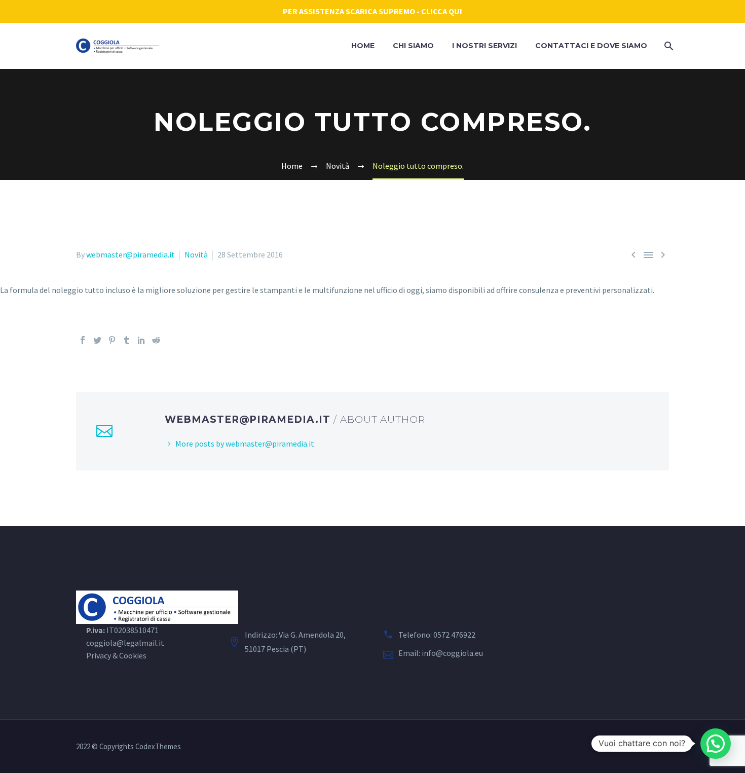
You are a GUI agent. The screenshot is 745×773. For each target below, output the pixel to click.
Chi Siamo (413, 45)
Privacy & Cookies (116, 655)
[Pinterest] (112, 340)
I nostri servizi (484, 45)
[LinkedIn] (141, 340)
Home (363, 45)
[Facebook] (83, 340)
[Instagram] (640, 747)
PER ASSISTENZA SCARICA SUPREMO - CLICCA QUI (372, 11)
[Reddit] (156, 340)
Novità (196, 254)
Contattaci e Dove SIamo (591, 45)
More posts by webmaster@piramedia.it (244, 443)
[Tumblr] (127, 340)
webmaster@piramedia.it (130, 254)
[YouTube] (666, 747)
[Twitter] (97, 340)
